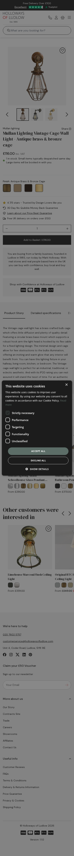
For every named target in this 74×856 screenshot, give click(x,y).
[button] (37, 469)
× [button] (66, 384)
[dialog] (37, 427)
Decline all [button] (38, 460)
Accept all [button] (38, 451)
